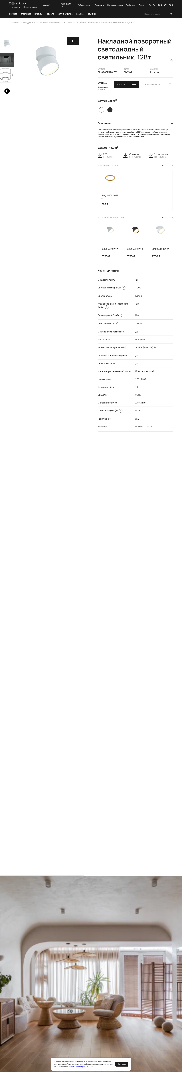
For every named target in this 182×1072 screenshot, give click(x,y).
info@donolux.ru (83, 5)
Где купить (99, 5)
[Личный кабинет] (154, 5)
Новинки (80, 14)
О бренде (13, 14)
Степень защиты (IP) (109, 410)
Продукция (26, 14)
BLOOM (68, 22)
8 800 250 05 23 (66, 5)
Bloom (128, 72)
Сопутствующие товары (109, 166)
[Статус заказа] (150, 5)
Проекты (38, 14)
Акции (141, 5)
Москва (46, 5)
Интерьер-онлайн (115, 5)
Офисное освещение (49, 22)
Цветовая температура (111, 287)
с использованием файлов (77, 1066)
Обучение (92, 14)
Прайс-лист (131, 5)
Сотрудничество (65, 14)
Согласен (122, 1064)
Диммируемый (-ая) (109, 315)
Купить (121, 84)
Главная (15, 22)
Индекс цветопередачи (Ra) (113, 347)
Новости (50, 14)
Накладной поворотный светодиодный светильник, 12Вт (105, 22)
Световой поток (107, 323)
